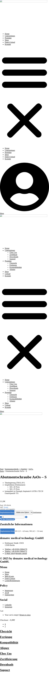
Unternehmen (10, 36)
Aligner (12, 269)
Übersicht (13, 263)
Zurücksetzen (36, 512)
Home (7, 34)
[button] (24, 96)
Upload (7, 274)
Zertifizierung (8, 659)
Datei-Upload (10, 42)
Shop (7, 40)
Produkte (8, 38)
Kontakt (8, 44)
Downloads (14, 257)
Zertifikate (13, 255)
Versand (5, 507)
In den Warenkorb (7, 519)
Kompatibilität (9, 642)
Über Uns (13, 253)
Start (1, 469)
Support (12, 259)
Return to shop (25, 615)
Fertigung (13, 265)
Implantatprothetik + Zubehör (16, 469)
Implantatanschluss (7, 512)
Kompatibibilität (16, 267)
